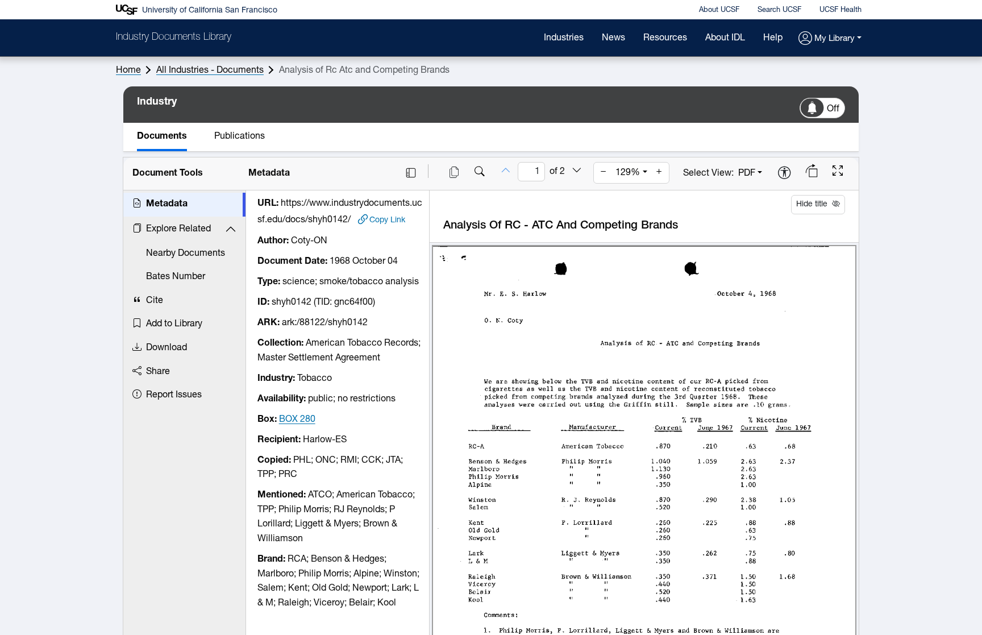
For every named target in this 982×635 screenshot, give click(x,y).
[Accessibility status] (784, 173)
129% (627, 172)
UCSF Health (840, 10)
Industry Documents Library (173, 37)
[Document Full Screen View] (838, 172)
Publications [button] (239, 136)
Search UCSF (779, 10)
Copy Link (387, 220)
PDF (746, 173)
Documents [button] (162, 136)
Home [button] (128, 70)
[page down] (576, 171)
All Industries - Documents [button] (210, 70)
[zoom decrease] (603, 173)
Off (833, 109)
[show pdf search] (480, 173)
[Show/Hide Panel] (411, 173)
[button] (830, 38)
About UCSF (719, 10)
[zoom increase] (659, 173)
